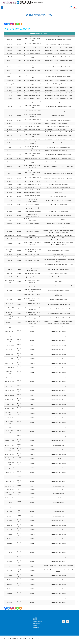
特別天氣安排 (36, 627)
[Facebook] (5, 24)
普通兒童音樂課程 (37, 621)
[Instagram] (11, 24)
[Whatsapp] (17, 24)
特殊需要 (35, 619)
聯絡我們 (35, 625)
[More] (20, 24)
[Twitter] (8, 24)
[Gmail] (14, 24)
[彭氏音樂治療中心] (23, 2)
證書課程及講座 (37, 623)
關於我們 (35, 618)
